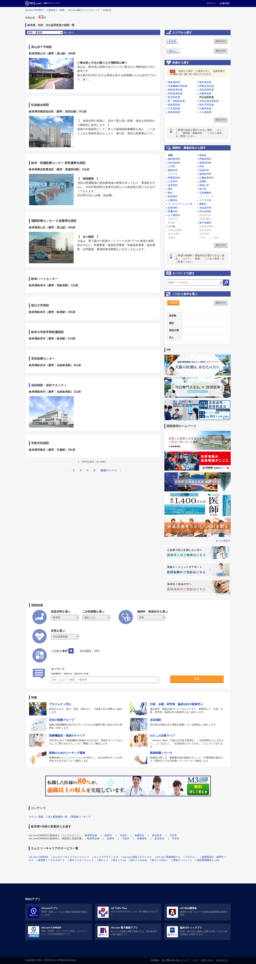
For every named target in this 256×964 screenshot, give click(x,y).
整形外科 (173, 170)
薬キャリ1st (119, 860)
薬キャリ (103, 860)
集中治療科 (205, 222)
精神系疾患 (174, 112)
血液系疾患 (174, 104)
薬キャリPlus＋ (160, 860)
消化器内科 (174, 162)
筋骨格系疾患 (175, 93)
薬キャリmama (138, 860)
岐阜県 (172, 41)
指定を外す (221, 41)
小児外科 (173, 181)
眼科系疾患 (205, 82)
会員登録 (224, 3)
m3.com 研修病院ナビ (168, 857)
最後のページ (108, 470)
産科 (170, 188)
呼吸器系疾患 (206, 86)
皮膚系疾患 (205, 93)
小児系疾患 (174, 108)
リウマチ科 (205, 200)
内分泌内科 (205, 211)
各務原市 (139, 835)
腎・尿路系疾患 (176, 101)
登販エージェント (182, 860)
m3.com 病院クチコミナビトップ (83, 10)
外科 (201, 166)
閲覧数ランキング (81, 816)
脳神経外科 (205, 173)
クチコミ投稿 (36, 816)
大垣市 (123, 835)
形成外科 (204, 170)
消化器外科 (205, 207)
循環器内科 (205, 162)
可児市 (173, 835)
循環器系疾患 (175, 89)
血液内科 (173, 207)
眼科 (170, 192)
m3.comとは (222, 960)
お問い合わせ (207, 960)
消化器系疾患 (206, 89)
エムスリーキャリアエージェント (71, 857)
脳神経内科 (174, 158)
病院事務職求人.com (208, 860)
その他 (171, 226)
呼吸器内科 (205, 158)
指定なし (174, 51)
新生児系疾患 (206, 104)
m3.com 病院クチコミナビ (137, 857)
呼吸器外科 (174, 177)
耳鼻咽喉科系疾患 (177, 86)
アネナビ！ (191, 857)
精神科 (203, 155)
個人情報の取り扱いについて (175, 960)
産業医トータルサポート (51, 860)
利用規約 (155, 960)
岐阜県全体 (91, 835)
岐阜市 (108, 835)
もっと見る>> (223, 540)
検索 (196, 678)
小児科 (171, 166)
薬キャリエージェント (81, 860)
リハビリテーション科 (180, 203)
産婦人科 (204, 185)
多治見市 (157, 835)
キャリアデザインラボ (106, 857)
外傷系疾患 (205, 108)
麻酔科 (203, 203)
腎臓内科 (173, 211)
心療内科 (173, 200)
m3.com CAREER (38, 857)
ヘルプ (195, 960)
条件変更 (173, 302)
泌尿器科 (173, 185)
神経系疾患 (174, 82)
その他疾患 (205, 112)
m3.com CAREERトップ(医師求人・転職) (44, 10)
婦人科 (203, 188)
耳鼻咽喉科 (205, 192)
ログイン (211, 3)
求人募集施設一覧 (57, 816)
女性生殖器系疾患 (209, 101)
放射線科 (173, 196)
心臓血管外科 (206, 177)
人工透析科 (174, 215)
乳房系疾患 (174, 97)
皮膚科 (203, 181)
